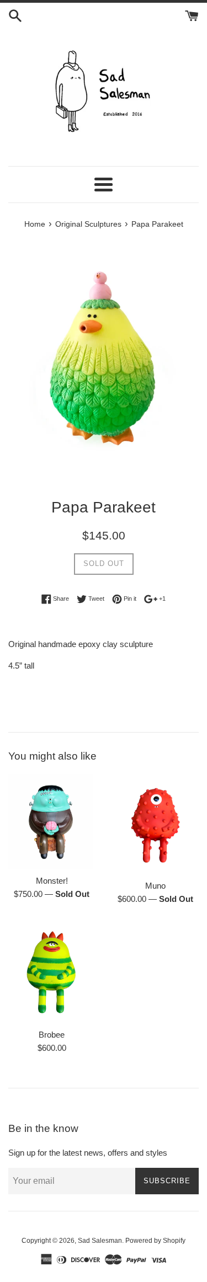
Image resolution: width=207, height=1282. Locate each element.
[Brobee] (51, 972)
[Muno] (155, 824)
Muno (155, 885)
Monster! (52, 880)
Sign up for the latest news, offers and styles (87, 1152)
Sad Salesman (100, 1240)
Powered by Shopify (155, 1240)
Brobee (52, 1034)
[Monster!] (51, 821)
